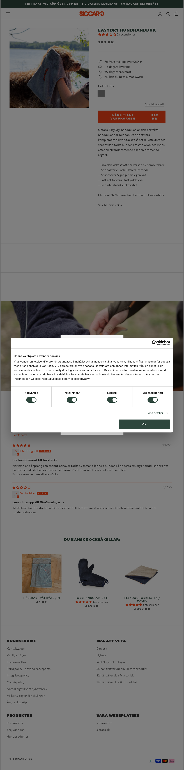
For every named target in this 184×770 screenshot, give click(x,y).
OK (144, 424)
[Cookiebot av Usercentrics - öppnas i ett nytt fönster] (154, 343)
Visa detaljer (155, 412)
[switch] (72, 400)
